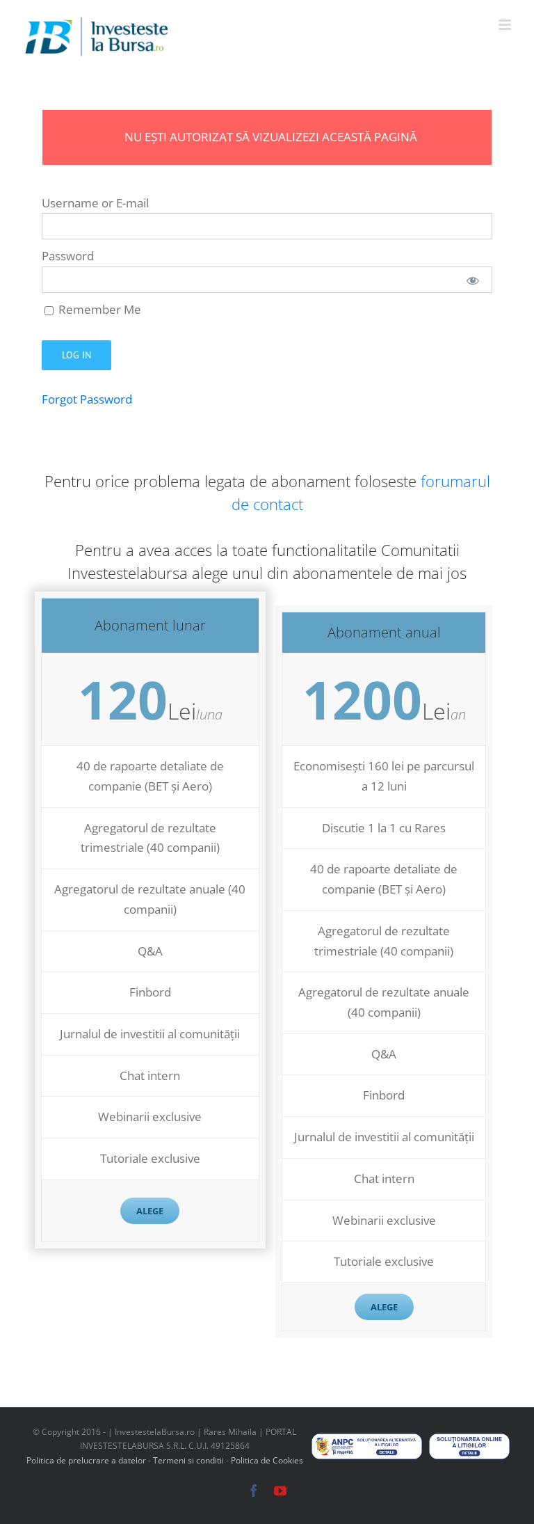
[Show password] (472, 280)
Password (68, 256)
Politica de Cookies (267, 1460)
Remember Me (98, 309)
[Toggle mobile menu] (506, 24)
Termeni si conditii (189, 1460)
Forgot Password (87, 399)
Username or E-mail (95, 203)
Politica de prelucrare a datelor (86, 1460)
